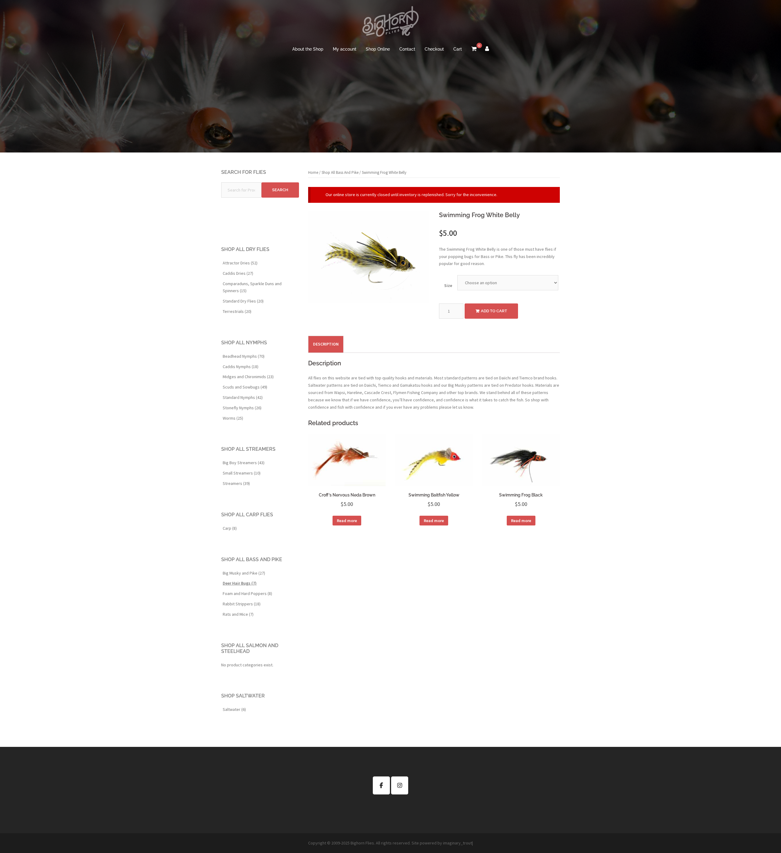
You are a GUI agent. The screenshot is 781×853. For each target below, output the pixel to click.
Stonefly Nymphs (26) (242, 407)
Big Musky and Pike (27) (244, 573)
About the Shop (307, 49)
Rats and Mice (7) (238, 614)
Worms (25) (233, 418)
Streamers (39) (236, 483)
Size (448, 285)
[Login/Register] (487, 49)
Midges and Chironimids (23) (248, 376)
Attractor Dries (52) (240, 263)
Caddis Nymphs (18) (240, 366)
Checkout (434, 49)
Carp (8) (230, 528)
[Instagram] (399, 785)
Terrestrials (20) (237, 311)
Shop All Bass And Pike (340, 172)
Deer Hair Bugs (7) (240, 583)
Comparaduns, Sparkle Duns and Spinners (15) (252, 287)
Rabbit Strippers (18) (242, 604)
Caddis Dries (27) (238, 273)
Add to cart (494, 311)
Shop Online (378, 49)
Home (313, 172)
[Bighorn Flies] (390, 23)
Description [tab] (326, 344)
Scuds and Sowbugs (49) (245, 387)
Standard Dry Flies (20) (243, 301)
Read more (347, 520)
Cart (457, 49)
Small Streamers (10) (242, 473)
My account (344, 49)
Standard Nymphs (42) (243, 397)
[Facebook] (381, 785)
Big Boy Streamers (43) (244, 462)
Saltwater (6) (234, 709)
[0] (474, 49)
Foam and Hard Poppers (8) (247, 593)
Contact (407, 49)
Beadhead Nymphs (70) (244, 356)
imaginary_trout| (458, 843)
